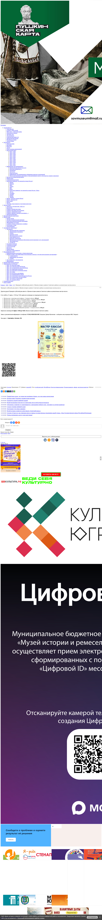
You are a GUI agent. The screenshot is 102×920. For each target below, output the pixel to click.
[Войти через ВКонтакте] (14, 422)
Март (10, 285)
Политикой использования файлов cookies (31, 918)
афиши (75, 387)
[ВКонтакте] (2, 391)
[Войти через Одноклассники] (19, 422)
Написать (11, 839)
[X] (8, 391)
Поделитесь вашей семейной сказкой (17, 400)
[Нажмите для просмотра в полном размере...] (51, 358)
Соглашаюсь (92, 917)
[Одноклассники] (4, 391)
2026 (7, 285)
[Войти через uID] (11, 422)
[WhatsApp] (14, 391)
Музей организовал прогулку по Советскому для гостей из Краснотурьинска (28, 402)
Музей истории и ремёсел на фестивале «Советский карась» (24, 411)
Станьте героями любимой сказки (16, 406)
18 (13, 285)
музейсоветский (39, 387)
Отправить (8, 429)
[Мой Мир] (6, 391)
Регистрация (4, 433)
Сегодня (9, 387)
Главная (3, 285)
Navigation (3, 125)
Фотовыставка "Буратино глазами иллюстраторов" (21, 398)
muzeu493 (28, 387)
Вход (9, 433)
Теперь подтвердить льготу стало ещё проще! (19, 415)
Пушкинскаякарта (68, 387)
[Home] (51, 63)
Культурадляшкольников (57, 387)
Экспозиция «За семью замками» (16, 409)
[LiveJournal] (10, 391)
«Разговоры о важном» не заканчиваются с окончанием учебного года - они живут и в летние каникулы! (36, 404)
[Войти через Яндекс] (16, 422)
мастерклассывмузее (83, 387)
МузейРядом (47, 387)
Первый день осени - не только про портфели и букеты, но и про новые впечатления (30, 396)
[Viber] (12, 391)
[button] (100, 458)
